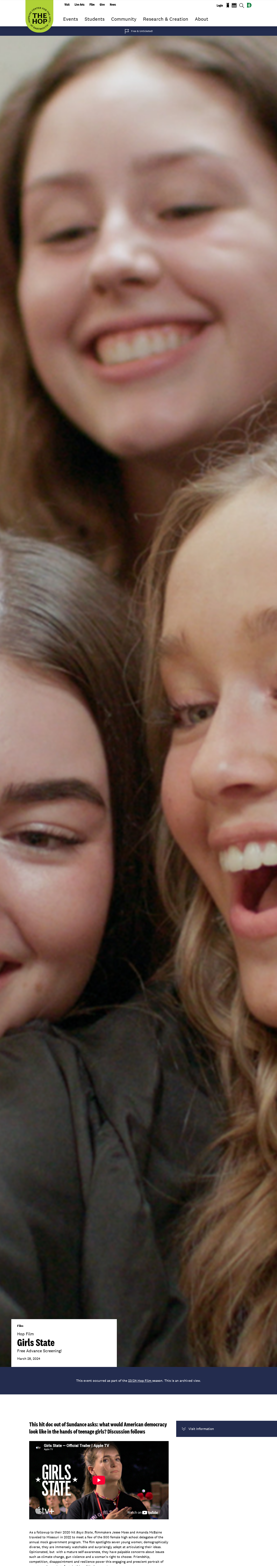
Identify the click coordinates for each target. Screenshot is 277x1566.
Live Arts (79, 4)
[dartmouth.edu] (249, 5)
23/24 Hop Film (140, 1380)
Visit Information (201, 1429)
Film (92, 4)
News (113, 4)
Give (102, 4)
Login (220, 5)
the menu (66, 24)
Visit (67, 4)
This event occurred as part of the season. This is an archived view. (138, 1380)
